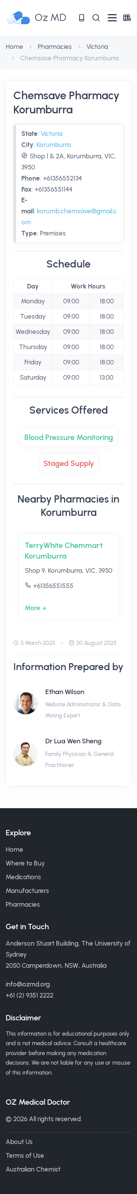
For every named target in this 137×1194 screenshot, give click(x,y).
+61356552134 (62, 178)
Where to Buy (25, 863)
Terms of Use (25, 1155)
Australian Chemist (33, 1169)
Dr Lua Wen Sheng (73, 741)
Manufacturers (27, 890)
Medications (23, 877)
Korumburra (54, 144)
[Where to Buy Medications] (81, 18)
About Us (19, 1142)
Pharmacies (55, 46)
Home (14, 46)
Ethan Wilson (64, 692)
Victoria (97, 46)
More (32, 608)
